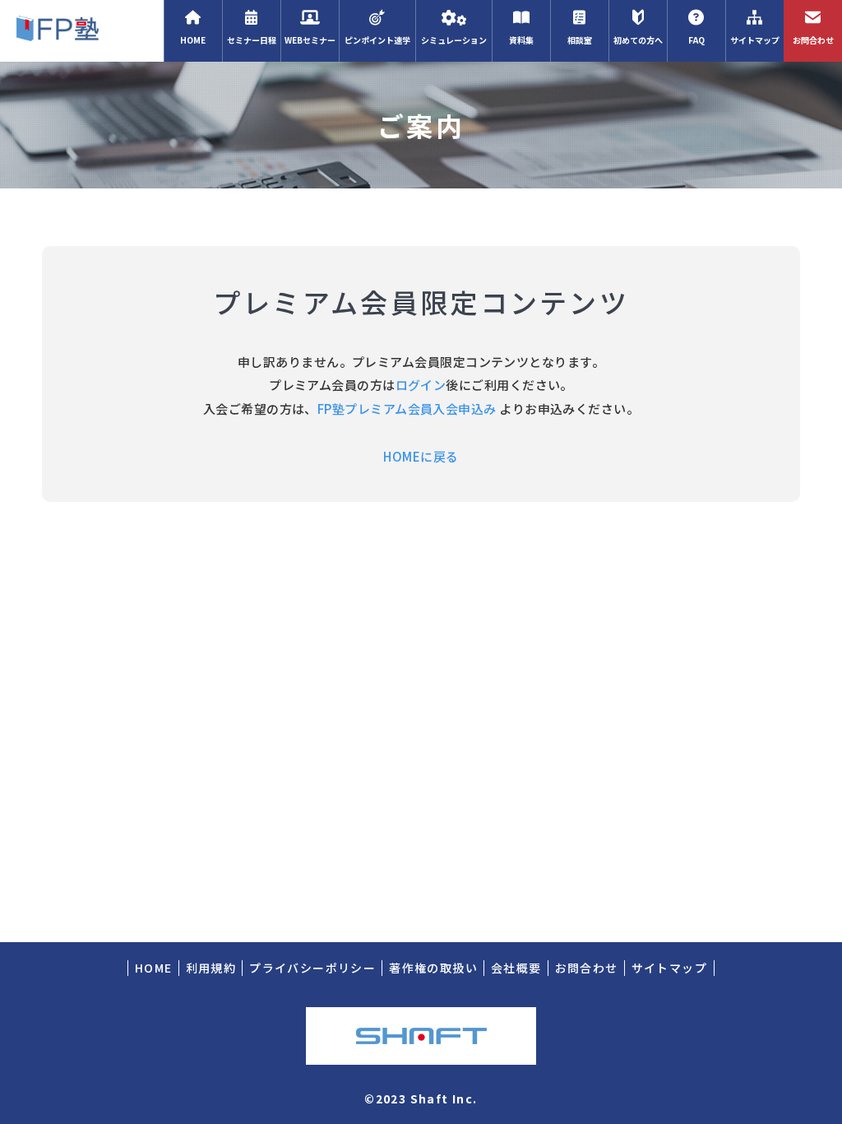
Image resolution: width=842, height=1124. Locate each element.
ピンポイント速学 (377, 40)
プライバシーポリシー (312, 967)
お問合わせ (813, 40)
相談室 (579, 40)
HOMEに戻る (420, 456)
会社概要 (516, 967)
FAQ (696, 40)
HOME (193, 40)
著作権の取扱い (433, 967)
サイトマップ (755, 40)
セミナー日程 (251, 40)
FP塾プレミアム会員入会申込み (407, 408)
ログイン (421, 384)
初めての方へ (638, 40)
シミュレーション (454, 40)
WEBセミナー (310, 40)
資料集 (521, 40)
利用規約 (211, 967)
